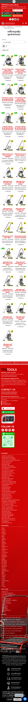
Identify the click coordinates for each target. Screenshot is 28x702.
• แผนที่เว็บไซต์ (4, 607)
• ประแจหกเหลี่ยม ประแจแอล (7, 461)
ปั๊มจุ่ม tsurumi (4, 640)
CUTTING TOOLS (8, 617)
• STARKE (3, 576)
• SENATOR (3, 575)
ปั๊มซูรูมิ (21, 640)
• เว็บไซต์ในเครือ (4, 609)
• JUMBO (3, 538)
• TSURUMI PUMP (5, 580)
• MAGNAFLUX (4, 556)
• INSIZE (2, 536)
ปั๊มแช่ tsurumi (4, 644)
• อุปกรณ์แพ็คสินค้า (5, 521)
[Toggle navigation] (26, 23)
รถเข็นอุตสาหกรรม (4, 646)
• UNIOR (3, 582)
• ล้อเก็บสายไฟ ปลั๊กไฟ (5, 517)
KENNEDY (4, 620)
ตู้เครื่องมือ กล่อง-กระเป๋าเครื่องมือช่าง (8, 633)
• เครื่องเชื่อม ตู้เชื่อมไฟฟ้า (6, 513)
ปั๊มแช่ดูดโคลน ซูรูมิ (19, 644)
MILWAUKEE (18, 619)
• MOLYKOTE (4, 565)
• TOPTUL (3, 578)
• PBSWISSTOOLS (5, 570)
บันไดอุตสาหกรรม (22, 635)
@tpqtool (5, 402)
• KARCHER (3, 539)
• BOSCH (3, 529)
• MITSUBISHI (4, 562)
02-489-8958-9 (14, 400)
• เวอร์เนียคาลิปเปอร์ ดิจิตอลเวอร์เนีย (8, 491)
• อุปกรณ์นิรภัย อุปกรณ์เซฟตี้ (7, 515)
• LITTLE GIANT (4, 552)
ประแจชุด (2, 637)
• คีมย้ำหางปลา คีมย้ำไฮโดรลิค (7, 478)
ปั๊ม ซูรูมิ (24, 637)
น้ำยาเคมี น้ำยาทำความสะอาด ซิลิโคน (7, 635)
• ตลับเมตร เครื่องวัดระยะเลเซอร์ (7, 493)
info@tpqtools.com (7, 403)
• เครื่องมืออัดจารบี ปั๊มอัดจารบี (7, 476)
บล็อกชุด (16, 635)
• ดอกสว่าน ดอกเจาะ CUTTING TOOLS (9, 505)
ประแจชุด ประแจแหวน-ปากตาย (10, 637)
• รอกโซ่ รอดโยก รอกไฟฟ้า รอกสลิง (8, 483)
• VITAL (2, 583)
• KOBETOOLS (4, 546)
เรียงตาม (4, 39)
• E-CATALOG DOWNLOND (7, 593)
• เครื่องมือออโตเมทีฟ (5, 488)
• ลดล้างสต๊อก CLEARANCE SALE (8, 594)
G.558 (16, 617)
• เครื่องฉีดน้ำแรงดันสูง (6, 494)
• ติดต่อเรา (3, 611)
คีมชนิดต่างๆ (3, 626)
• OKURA (3, 568)
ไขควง (17, 651)
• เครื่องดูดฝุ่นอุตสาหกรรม (6, 495)
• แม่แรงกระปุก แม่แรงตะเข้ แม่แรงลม (8, 481)
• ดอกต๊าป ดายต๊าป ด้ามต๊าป (7, 508)
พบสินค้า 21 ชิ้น (5, 50)
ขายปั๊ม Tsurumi (22, 624)
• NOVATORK (4, 566)
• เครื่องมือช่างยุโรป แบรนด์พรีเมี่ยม (8, 458)
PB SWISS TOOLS (4, 624)
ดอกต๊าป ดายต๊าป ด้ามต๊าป (17, 628)
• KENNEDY (3, 542)
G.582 (19, 617)
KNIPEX (9, 619)
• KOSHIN (3, 551)
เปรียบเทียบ (8, 80)
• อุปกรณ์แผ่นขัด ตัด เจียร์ (6, 522)
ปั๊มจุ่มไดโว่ (18, 640)
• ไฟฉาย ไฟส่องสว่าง (5, 468)
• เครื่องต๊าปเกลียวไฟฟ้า (6, 487)
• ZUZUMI (3, 586)
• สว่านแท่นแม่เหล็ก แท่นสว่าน (7, 484)
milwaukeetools (13, 622)
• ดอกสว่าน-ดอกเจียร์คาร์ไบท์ (7, 507)
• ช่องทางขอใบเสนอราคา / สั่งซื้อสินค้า (9, 600)
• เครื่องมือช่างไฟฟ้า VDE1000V (7, 457)
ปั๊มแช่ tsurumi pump (11, 644)
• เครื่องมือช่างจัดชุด (5, 464)
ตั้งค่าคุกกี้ (9, 699)
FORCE (13, 617)
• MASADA (3, 559)
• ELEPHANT (3, 533)
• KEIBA (2, 541)
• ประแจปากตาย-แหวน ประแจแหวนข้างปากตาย (10, 460)
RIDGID (10, 624)
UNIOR (17, 624)
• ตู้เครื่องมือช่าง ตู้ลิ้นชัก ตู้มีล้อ (7, 466)
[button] (22, 23)
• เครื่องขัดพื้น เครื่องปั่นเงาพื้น (7, 514)
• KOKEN (3, 548)
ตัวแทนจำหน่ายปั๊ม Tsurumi (16, 631)
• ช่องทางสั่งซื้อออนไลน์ (6, 599)
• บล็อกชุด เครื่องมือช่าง (6, 463)
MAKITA (13, 619)
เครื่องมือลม (16, 649)
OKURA (18, 622)
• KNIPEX (3, 545)
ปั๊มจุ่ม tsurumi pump (11, 640)
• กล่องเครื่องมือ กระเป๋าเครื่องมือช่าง (8, 467)
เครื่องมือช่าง (7, 649)
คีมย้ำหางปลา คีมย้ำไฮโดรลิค (11, 626)
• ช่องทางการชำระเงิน (5, 601)
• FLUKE (3, 535)
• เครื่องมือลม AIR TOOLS (6, 474)
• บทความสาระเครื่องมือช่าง (6, 596)
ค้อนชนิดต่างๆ (19, 626)
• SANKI (2, 573)
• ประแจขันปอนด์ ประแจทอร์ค (7, 471)
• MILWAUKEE (4, 561)
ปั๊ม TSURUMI (19, 637)
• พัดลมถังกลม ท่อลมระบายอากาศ (8, 518)
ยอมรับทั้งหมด (17, 699)
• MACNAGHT (4, 555)
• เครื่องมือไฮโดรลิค (5, 477)
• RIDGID (3, 572)
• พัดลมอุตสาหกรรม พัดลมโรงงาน (8, 520)
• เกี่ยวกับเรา (3, 604)
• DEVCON (3, 531)
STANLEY (13, 624)
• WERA (2, 585)
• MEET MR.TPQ (4, 606)
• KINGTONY (3, 543)
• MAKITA (3, 558)
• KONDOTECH (4, 549)
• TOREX (3, 579)
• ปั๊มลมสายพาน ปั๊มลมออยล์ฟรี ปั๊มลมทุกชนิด (10, 500)
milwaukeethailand (5, 622)
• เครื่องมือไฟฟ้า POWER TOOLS (8, 473)
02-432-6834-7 (6, 400)
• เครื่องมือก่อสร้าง (5, 485)
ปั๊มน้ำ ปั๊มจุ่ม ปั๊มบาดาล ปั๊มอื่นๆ (17, 642)
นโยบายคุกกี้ (10, 696)
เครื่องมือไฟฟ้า (4, 651)
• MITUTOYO (4, 563)
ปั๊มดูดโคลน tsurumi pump (6, 642)
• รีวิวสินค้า (3, 597)
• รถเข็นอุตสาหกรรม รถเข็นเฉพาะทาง (8, 503)
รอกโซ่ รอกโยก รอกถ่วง (12, 646)
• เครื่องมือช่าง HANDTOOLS (7, 456)
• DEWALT (3, 532)
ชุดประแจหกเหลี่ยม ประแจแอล (6, 628)
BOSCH (2, 617)
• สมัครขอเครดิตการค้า (6, 610)
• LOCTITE (3, 553)
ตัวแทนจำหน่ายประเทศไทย (6, 631)
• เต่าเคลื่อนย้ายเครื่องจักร (6, 480)
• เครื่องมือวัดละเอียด (5, 490)
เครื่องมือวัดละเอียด (22, 649)
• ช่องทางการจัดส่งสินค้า (6, 603)
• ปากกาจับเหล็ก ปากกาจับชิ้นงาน (7, 470)
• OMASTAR (3, 569)
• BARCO (3, 528)
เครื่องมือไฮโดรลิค (12, 651)
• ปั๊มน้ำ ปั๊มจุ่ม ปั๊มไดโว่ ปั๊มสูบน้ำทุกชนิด (9, 510)
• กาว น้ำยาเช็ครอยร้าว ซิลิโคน (7, 504)
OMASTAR (22, 622)
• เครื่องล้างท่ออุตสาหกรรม (6, 497)
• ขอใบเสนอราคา (4, 591)
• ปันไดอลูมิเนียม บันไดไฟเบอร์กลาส (8, 501)
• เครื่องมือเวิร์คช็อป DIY (6, 498)
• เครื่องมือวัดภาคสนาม (6, 511)
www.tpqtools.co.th (7, 404)
